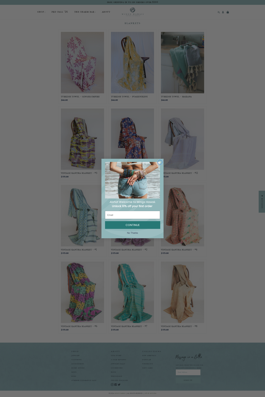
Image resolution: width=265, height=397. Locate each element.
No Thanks (132, 233)
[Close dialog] (160, 162)
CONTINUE (133, 225)
